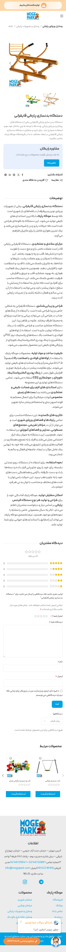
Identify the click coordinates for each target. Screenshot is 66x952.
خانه (10, 26)
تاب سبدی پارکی (52, 781)
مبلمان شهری (25, 900)
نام (60, 662)
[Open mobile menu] (61, 16)
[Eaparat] (33, 882)
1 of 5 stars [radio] (46, 616)
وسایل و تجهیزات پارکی (28, 26)
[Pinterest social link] (14, 175)
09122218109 (45, 868)
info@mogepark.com (17, 868)
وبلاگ (59, 906)
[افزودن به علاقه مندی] (40, 759)
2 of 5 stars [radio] (43, 616)
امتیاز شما (57, 616)
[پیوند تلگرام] (5, 175)
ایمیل (59, 676)
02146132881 (37, 862)
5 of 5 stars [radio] (35, 616)
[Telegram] (41, 882)
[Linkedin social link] (10, 175)
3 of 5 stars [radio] (41, 616)
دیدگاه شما (56, 622)
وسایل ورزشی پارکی (52, 26)
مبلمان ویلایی (25, 906)
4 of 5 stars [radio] (38, 616)
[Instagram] (25, 882)
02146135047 (18, 862)
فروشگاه (58, 900)
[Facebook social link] (22, 175)
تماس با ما (57, 911)
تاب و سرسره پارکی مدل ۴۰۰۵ (19, 782)
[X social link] (18, 175)
